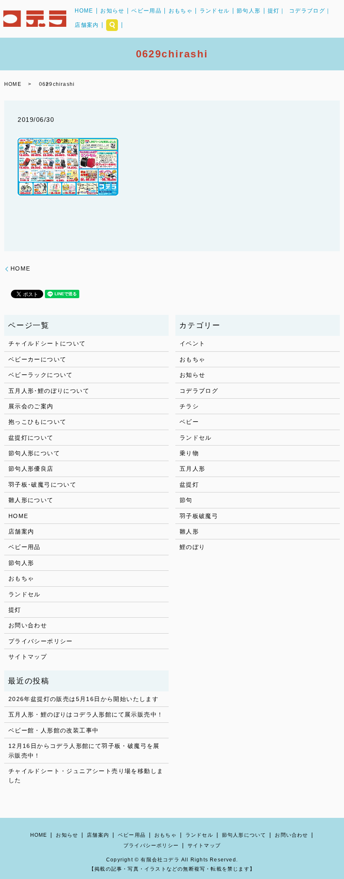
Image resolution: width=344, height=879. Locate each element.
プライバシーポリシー (40, 641)
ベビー (189, 421)
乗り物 (189, 453)
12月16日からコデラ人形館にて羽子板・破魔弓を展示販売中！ (84, 750)
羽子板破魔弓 (199, 516)
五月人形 (193, 468)
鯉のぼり (193, 547)
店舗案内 (87, 25)
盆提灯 (189, 484)
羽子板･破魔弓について (42, 484)
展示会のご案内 (31, 406)
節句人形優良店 (31, 468)
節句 (186, 500)
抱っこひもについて (37, 421)
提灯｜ (277, 11)
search (112, 25)
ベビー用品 (146, 11)
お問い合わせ (27, 625)
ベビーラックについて (40, 374)
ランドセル (215, 11)
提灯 (14, 609)
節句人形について (34, 453)
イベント (193, 343)
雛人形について (31, 500)
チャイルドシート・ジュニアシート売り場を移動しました (86, 776)
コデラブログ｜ (310, 11)
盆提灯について (31, 437)
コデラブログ (199, 390)
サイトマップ (27, 656)
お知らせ (112, 11)
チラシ (189, 406)
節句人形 (249, 11)
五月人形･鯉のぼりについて (48, 390)
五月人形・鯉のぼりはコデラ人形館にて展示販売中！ (86, 714)
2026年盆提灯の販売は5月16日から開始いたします (83, 699)
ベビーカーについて (37, 359)
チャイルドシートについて (47, 343)
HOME (84, 11)
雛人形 (189, 531)
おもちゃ (181, 11)
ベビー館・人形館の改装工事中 (53, 730)
